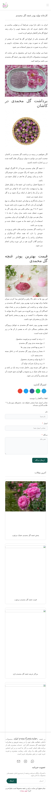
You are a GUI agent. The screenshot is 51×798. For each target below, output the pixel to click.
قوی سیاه (24, 791)
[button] (47, 5)
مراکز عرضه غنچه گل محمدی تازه (25, 674)
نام (46, 412)
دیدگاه (45, 435)
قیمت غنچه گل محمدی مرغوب (25, 600)
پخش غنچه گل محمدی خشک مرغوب (25, 535)
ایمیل (45, 423)
